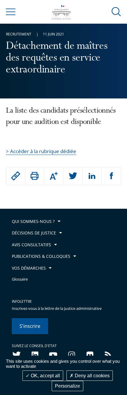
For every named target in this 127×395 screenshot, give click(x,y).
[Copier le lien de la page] (15, 176)
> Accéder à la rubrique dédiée (41, 151)
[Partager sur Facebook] (111, 176)
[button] (116, 11)
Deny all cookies (92, 375)
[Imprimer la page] (34, 176)
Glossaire (20, 279)
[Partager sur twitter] (73, 176)
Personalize (67, 385)
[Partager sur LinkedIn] (92, 176)
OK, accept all (45, 375)
